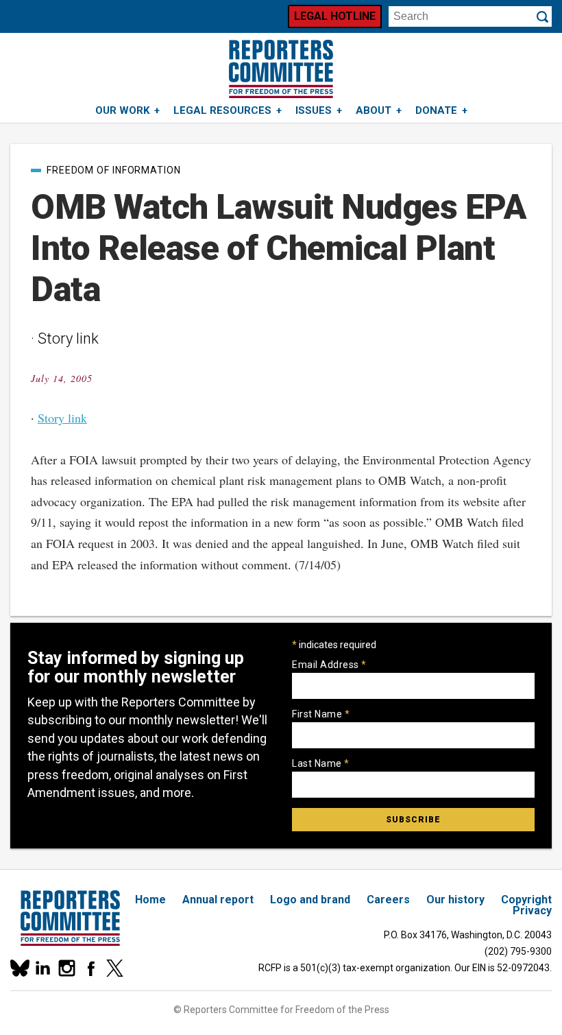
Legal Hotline (335, 16)
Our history (455, 899)
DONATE (436, 110)
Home (150, 899)
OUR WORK (122, 110)
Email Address (329, 664)
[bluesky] (18, 968)
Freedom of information (114, 170)
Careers (388, 899)
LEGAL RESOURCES (222, 110)
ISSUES (313, 110)
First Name (321, 714)
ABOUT (373, 110)
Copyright (526, 899)
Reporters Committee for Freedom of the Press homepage (281, 69)
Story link (62, 417)
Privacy (532, 910)
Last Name (321, 763)
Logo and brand (310, 899)
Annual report (218, 899)
